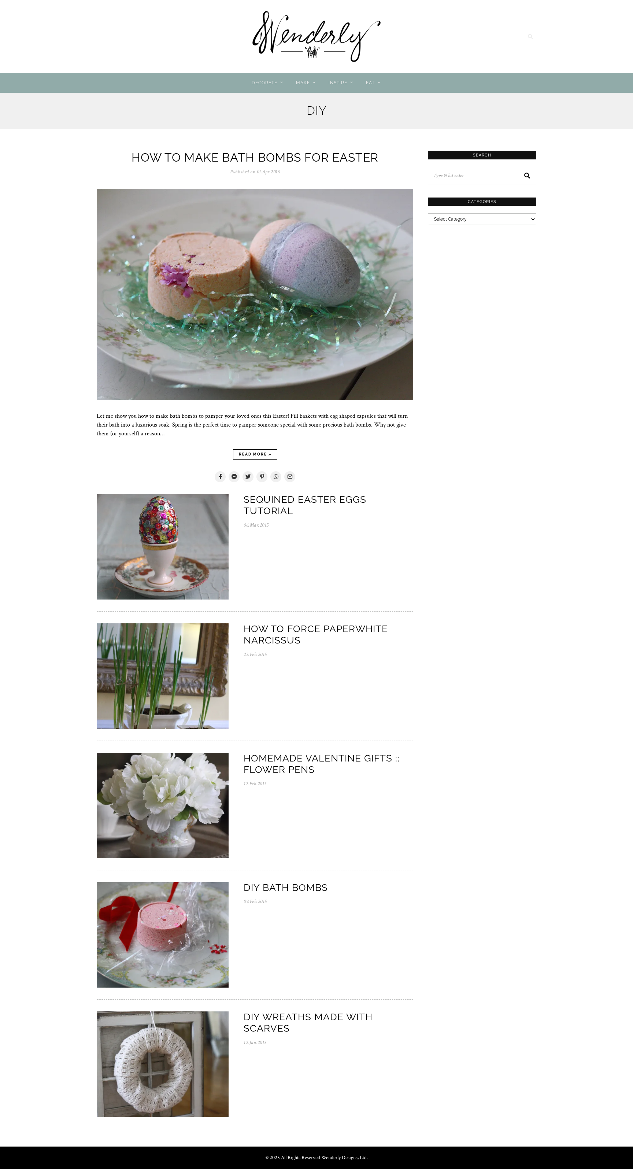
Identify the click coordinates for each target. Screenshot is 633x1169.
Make (303, 82)
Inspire (338, 82)
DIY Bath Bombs (286, 887)
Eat (370, 82)
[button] (527, 175)
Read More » (255, 454)
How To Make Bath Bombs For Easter (255, 157)
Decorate (264, 82)
